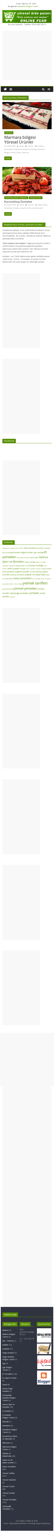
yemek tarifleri (35, 583)
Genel (4, 1384)
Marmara (9, 133)
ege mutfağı (38, 552)
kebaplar (12, 566)
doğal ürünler (42, 205)
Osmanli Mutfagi (36, 572)
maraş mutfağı (41, 569)
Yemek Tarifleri (8, 1473)
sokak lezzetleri (46, 579)
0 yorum (30, 146)
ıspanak (12, 597)
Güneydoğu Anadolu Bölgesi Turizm (9, 1398)
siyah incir (25, 153)
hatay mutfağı (29, 562)
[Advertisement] (27, 55)
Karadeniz (6, 1425)
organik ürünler (25, 208)
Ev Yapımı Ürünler (9, 1378)
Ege (3, 1363)
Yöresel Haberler (9, 1480)
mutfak (48, 569)
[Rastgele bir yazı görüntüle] (49, 89)
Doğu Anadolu (8, 1353)
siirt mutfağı (36, 579)
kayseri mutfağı (41, 562)
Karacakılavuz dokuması (12, 149)
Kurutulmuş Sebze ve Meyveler (16, 198)
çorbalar (34, 593)
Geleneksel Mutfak (23, 558)
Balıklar (5, 1345)
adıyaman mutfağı (8, 548)
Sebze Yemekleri (9, 1466)
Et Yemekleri (7, 1374)
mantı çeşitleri (31, 569)
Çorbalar (5, 1349)
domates (40, 146)
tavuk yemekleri (7, 584)
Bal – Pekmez (8, 1341)
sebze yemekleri (22, 578)
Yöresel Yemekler (9, 1499)
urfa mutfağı (18, 584)
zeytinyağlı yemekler (19, 593)
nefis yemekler (8, 571)
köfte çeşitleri (13, 568)
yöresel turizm (7, 589)
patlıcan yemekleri (18, 575)
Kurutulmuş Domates (29, 149)
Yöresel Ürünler (35, 198)
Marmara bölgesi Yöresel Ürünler (20, 140)
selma (21, 146)
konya (27, 566)
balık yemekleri (30, 548)
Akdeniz (5, 1330)
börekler (17, 552)
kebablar (5, 566)
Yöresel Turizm (8, 1486)
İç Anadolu (6, 1411)
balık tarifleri (19, 548)
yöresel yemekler (25, 588)
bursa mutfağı (7, 552)
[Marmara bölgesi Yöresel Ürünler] (27, 103)
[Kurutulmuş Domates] (27, 168)
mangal (22, 569)
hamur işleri (34, 557)
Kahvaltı (5, 1421)
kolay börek (20, 566)
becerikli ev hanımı (43, 548)
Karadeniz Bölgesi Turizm (27, 6)
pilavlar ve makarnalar (35, 574)
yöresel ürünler (37, 208)
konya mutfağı (36, 565)
